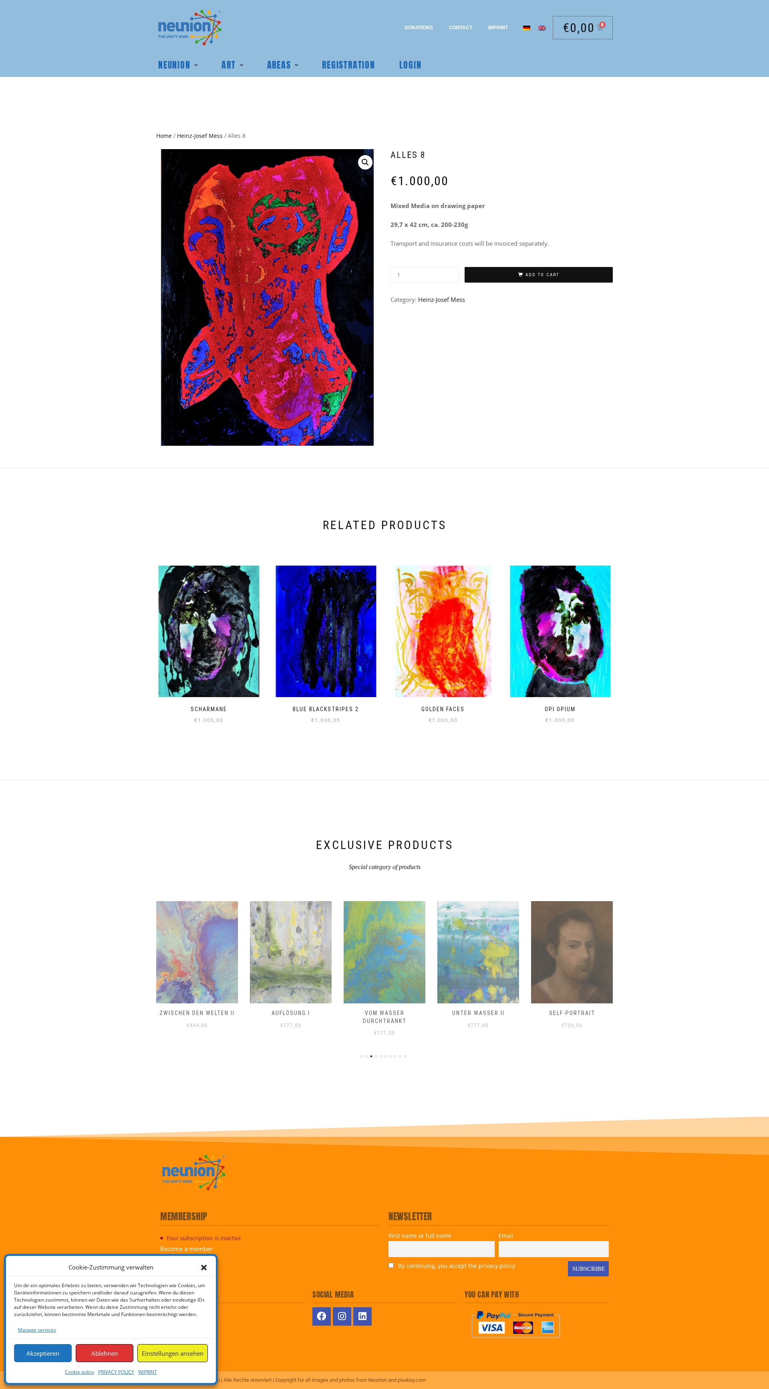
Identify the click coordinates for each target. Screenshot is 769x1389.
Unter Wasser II (478, 1013)
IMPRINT (147, 1372)
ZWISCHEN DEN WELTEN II (197, 1013)
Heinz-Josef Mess (200, 136)
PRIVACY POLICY (116, 1372)
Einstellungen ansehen (172, 1353)
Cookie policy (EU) (181, 1354)
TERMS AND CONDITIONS (185, 1333)
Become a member (186, 1249)
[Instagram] (342, 1316)
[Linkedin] (362, 1316)
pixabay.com (412, 1380)
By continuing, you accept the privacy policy (456, 1266)
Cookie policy (79, 1372)
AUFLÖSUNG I (291, 1013)
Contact (460, 27)
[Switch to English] (542, 27)
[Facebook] (321, 1316)
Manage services (37, 1329)
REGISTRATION (348, 64)
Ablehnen (104, 1353)
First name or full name (420, 1235)
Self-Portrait (572, 1013)
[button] (204, 1268)
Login (410, 64)
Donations (419, 27)
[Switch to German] (526, 27)
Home (164, 136)
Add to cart (542, 274)
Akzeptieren (42, 1353)
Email (506, 1235)
